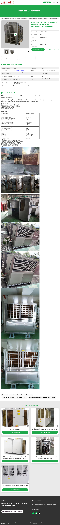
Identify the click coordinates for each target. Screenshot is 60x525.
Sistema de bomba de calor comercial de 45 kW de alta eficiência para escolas (15, 429)
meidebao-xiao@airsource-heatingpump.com (13, 511)
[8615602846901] (33, 513)
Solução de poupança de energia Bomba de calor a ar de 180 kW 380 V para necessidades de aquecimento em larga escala (45, 429)
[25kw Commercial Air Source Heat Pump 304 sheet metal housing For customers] (15, 34)
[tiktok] (39, 513)
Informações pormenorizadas (9, 58)
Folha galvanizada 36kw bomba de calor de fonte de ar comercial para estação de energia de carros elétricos (15, 457)
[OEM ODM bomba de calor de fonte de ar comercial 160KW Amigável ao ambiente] (15, 475)
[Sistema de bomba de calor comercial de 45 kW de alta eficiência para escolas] (15, 417)
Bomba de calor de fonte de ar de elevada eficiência (14, 397)
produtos (7, 18)
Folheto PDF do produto (19, 70)
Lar (2, 18)
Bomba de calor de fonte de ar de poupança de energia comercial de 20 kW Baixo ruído (45, 457)
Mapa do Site (9, 523)
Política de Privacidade (3, 523)
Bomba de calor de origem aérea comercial (18, 18)
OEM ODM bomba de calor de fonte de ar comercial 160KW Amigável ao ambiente (15, 486)
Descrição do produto (27, 58)
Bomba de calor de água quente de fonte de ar (20, 394)
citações (47, 2)
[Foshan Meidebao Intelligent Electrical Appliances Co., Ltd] (7, 2)
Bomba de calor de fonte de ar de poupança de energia (42, 397)
